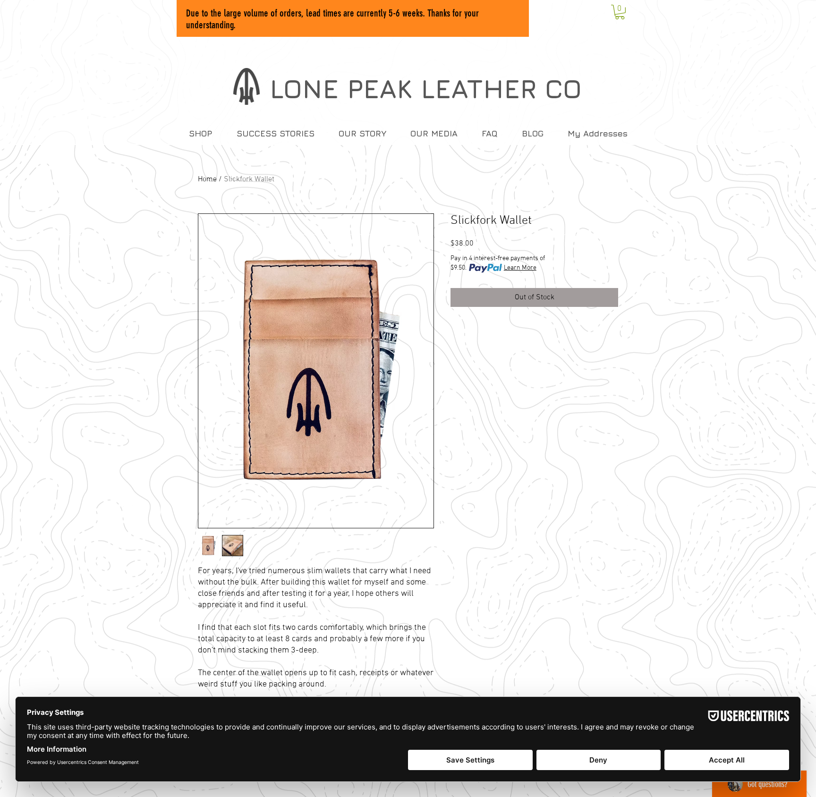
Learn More (520, 268)
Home (207, 179)
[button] (620, 12)
